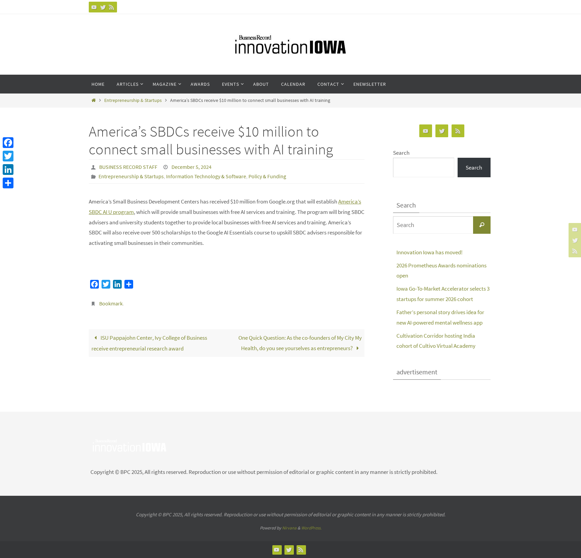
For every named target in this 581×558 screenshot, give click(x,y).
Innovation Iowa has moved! (429, 252)
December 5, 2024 (191, 166)
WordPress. (311, 528)
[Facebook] (8, 142)
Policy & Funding (267, 176)
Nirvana (289, 528)
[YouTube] (94, 7)
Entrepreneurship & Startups (133, 100)
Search (401, 152)
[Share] (8, 183)
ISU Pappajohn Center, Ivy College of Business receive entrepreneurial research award (149, 343)
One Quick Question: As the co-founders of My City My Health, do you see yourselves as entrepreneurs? (300, 343)
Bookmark (111, 303)
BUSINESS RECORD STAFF (128, 166)
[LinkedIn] (8, 169)
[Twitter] (103, 7)
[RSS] (111, 7)
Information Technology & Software (206, 176)
